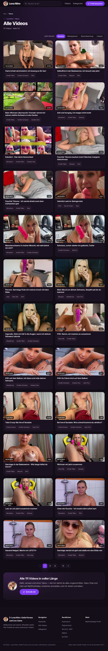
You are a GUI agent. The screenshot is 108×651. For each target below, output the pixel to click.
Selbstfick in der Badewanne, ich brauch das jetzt (78, 71)
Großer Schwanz (23, 75)
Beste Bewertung (87, 36)
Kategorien (78, 3)
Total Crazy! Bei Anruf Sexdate (18, 422)
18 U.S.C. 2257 (67, 629)
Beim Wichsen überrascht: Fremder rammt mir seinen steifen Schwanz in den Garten (25, 114)
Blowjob (61, 297)
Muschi (71, 75)
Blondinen (61, 117)
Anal (7, 297)
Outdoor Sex (35, 120)
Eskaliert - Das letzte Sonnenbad (19, 157)
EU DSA (65, 637)
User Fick (80, 297)
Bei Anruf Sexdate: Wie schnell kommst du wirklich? (79, 422)
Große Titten (10, 75)
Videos (68, 3)
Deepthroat (70, 297)
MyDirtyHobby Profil (95, 621)
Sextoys (81, 117)
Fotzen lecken (11, 427)
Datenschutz (66, 625)
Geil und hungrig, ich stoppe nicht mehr (74, 113)
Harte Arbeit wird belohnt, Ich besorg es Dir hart (25, 71)
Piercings (30, 555)
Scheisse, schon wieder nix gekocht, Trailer (75, 245)
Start (4, 14)
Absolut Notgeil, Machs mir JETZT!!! (20, 550)
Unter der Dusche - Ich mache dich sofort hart (76, 509)
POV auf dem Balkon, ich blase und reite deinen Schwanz (25, 379)
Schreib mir (32, 592)
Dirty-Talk (15, 297)
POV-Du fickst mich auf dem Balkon (72, 378)
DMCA (64, 633)
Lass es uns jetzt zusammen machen (21, 509)
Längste (100, 36)
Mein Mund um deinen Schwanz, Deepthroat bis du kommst (79, 291)
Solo (79, 164)
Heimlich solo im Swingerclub (70, 201)
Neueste (61, 36)
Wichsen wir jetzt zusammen (69, 464)
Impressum (66, 622)
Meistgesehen (72, 36)
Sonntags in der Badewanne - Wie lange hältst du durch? (26, 465)
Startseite (42, 622)
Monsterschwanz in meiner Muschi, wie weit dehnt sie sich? (27, 246)
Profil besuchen (97, 4)
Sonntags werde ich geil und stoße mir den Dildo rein (79, 550)
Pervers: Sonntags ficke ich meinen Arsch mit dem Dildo (27, 291)
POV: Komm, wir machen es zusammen (74, 334)
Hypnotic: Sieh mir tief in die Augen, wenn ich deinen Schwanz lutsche (28, 335)
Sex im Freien (68, 206)
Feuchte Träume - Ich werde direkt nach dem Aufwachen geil (24, 202)
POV (32, 75)
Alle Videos (42, 625)
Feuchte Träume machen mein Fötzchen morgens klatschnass (78, 158)
